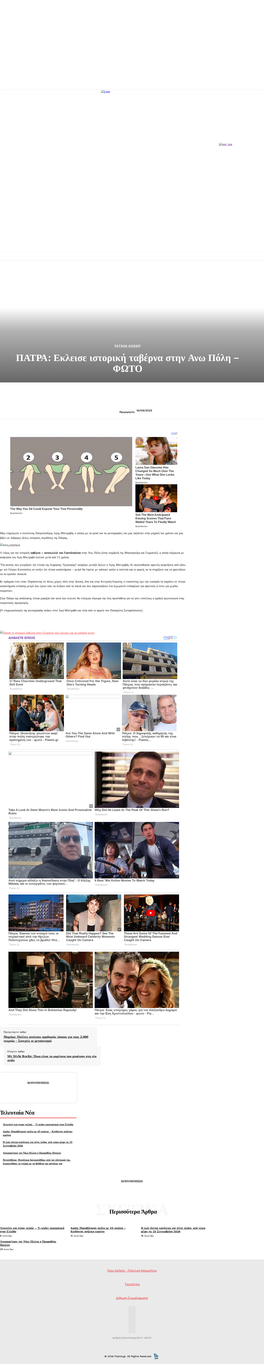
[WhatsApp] (51, 1092)
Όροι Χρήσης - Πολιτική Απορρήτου (132, 1271)
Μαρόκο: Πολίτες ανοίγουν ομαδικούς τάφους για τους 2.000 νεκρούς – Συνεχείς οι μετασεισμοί (46, 1039)
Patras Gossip (128, 346)
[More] (64, 1092)
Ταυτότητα (132, 1284)
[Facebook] (12, 1092)
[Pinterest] (38, 1092)
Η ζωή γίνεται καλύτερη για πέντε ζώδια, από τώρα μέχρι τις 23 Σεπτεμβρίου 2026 (173, 1229)
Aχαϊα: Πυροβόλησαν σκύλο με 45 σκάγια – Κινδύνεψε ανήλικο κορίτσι (98, 1229)
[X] (25, 1092)
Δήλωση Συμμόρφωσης (132, 1298)
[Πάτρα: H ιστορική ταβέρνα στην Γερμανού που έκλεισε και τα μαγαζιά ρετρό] (47, 633)
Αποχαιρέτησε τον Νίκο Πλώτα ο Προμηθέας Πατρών (32, 1153)
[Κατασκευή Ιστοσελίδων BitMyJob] (156, 1356)
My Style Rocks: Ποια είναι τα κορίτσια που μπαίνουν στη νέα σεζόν (51, 1058)
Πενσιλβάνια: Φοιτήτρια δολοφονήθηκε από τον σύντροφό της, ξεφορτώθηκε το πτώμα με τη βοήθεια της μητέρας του (37, 1161)
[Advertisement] (132, 225)
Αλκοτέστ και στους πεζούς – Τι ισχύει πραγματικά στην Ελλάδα (38, 1124)
